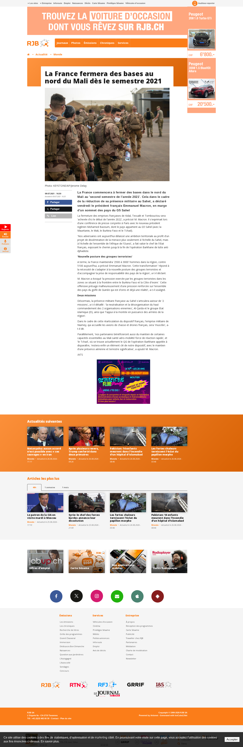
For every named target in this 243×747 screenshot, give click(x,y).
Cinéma (96, 626)
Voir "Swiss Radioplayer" (128, 561)
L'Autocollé (65, 662)
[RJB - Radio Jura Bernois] (50, 684)
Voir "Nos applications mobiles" (87, 561)
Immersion (65, 642)
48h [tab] (34, 487)
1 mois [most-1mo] (65, 487)
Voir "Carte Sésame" (45, 561)
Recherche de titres (69, 630)
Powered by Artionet (148, 715)
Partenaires (131, 642)
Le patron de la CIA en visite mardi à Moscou (41, 516)
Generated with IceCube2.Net (173, 715)
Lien (53, 216)
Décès (87, 3)
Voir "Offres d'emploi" (169, 561)
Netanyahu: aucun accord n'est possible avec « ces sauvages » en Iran (44, 451)
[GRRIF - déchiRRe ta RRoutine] (135, 684)
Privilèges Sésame (115, 3)
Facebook (56, 596)
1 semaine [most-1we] (50, 487)
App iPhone (137, 596)
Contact (129, 654)
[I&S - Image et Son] (163, 684)
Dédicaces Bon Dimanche (72, 646)
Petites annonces (101, 638)
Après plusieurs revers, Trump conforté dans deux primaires (84, 451)
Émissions (90, 43)
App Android (157, 596)
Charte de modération (136, 650)
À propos (130, 622)
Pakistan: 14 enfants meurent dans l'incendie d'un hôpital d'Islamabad (126, 451)
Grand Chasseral (67, 638)
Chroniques (107, 43)
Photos (75, 43)
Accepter (232, 739)
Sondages (64, 667)
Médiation (131, 646)
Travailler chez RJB (134, 638)
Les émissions (66, 622)
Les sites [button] (33, 3)
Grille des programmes (71, 634)
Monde (58, 54)
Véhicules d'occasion (135, 3)
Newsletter (131, 658)
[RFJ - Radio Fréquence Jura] (107, 684)
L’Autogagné (65, 658)
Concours (64, 671)
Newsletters (117, 596)
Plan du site (65, 718)
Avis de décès (99, 650)
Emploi (67, 3)
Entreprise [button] (46, 3)
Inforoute (57, 3)
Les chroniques (67, 626)
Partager (55, 202)
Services (123, 43)
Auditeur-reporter (206, 3)
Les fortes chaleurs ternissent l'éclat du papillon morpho (164, 451)
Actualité (41, 54)
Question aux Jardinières (71, 654)
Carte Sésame (98, 3)
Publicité (130, 634)
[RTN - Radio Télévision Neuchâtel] (79, 684)
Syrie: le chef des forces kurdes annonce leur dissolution (84, 518)
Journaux (62, 43)
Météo (96, 634)
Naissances (77, 3)
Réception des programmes (139, 626)
